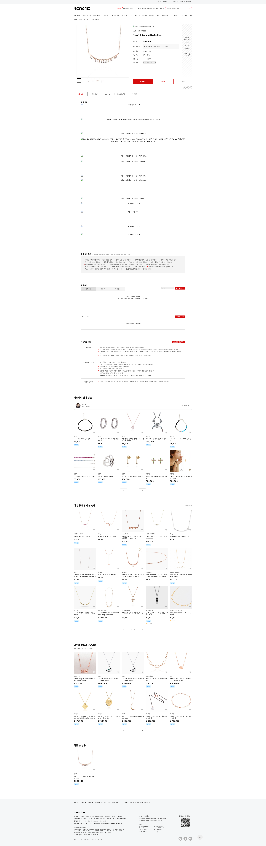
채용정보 (83, 802)
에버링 (76, 610)
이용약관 (90, 802)
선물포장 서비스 (143, 829)
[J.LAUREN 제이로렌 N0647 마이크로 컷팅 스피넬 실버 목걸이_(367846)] (157, 564)
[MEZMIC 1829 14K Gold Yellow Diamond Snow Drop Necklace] (109, 604)
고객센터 (181, 1)
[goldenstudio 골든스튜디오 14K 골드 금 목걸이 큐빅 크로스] (181, 566)
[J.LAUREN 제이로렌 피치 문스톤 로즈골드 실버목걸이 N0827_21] (133, 528)
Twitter (184, 87)
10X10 (82, 8)
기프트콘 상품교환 (159, 827)
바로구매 (142, 81)
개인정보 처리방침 (100, 802)
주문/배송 (175, 1)
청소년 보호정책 (113, 802)
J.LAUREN (125, 534)
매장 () (117, 289)
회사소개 (76, 802)
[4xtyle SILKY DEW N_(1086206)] (109, 525)
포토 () (103, 289)
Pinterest (190, 87)
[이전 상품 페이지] (123, 490)
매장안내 (147, 802)
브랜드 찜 (185, 406)
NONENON (149, 610)
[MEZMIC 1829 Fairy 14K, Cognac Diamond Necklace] (157, 528)
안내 (166, 46)
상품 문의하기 (180, 316)
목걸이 (88, 19)
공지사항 (140, 802)
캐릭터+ (132, 8)
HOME (75, 19)
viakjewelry (126, 610)
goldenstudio (175, 572)
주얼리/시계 (82, 19)
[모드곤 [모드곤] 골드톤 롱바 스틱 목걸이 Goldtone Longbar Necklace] (85, 566)
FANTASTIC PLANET (176, 610)
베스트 (144, 8)
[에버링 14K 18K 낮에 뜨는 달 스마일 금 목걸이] (85, 604)
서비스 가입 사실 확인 (114, 823)
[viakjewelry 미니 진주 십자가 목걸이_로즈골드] (133, 602)
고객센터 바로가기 (143, 816)
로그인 (159, 1)
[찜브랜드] (134, 31)
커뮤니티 (119, 8)
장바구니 (188, 1)
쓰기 (187, 48)
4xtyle (100, 534)
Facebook (187, 87)
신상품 (149, 8)
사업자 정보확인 (120, 818)
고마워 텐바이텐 (143, 832)
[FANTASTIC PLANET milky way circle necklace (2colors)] (181, 604)
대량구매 (126, 8)
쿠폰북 (156, 832)
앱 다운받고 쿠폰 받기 (184, 816)
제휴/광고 (133, 802)
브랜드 (162, 8)
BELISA (124, 572)
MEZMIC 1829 (78, 534)
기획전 (139, 8)
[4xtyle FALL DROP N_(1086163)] (109, 565)
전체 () (88, 289)
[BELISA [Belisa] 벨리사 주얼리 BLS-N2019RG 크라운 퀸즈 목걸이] (133, 566)
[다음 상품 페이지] (142, 490)
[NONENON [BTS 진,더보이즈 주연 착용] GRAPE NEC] (157, 605)
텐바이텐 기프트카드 (144, 827)
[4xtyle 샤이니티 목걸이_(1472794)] (181, 525)
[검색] (189, 8)
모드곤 (76, 572)
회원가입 (165, 1)
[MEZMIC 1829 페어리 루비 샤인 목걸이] (85, 527)
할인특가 (156, 8)
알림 (170, 1)
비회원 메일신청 (158, 829)
